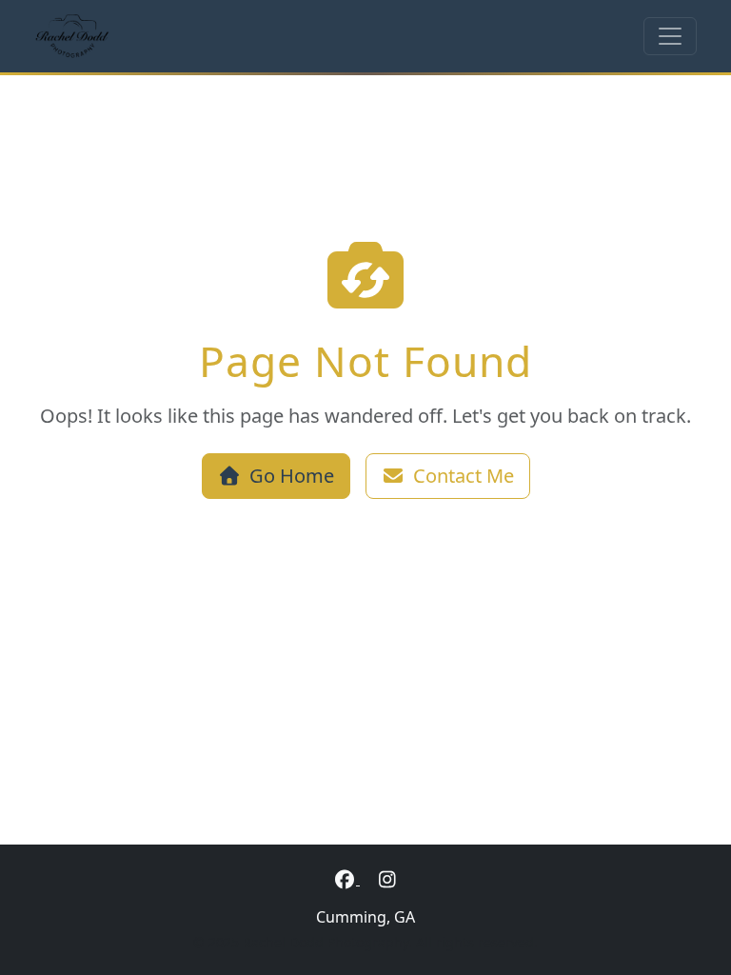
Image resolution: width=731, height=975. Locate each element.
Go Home (291, 475)
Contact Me (463, 475)
